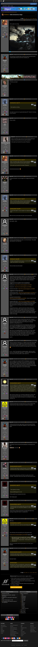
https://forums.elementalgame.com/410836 (23, 286)
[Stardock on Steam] (14, 617)
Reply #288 (11, 274)
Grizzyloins (4, 225)
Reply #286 (11, 237)
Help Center (32, 625)
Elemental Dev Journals (13, 12)
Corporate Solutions (4, 626)
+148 (4, 248)
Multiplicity (2, 631)
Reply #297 (11, 481)
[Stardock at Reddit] (6, 619)
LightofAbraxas (4, 385)
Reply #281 (13, 136)
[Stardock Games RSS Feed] (13, 619)
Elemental (11, 626)
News (21, 630)
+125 (4, 110)
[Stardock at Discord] (8, 619)
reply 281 (23, 159)
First (24, 18)
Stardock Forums (27, 79)
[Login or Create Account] (33, 1)
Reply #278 (11, 79)
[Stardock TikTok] (10, 619)
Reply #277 (11, 54)
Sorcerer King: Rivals (13, 635)
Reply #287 (11, 255)
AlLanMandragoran (5, 142)
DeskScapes (2, 630)
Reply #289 (11, 317)
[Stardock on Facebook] (7, 617)
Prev (26, 18)
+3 (4, 329)
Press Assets (22, 631)
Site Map (25, 645)
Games (11, 623)
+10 (4, 493)
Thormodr (5, 448)
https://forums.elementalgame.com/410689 (18, 298)
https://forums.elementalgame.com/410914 (27, 292)
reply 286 (17, 259)
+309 (4, 32)
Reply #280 (11, 118)
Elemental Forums (28, 19)
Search (9, 5)
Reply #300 (11, 548)
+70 (4, 66)
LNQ (5, 124)
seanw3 (4, 182)
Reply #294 (11, 422)
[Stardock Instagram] (12, 617)
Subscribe (26, 640)
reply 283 (18, 208)
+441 (4, 414)
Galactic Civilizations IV (13, 627)
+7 (4, 231)
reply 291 (19, 383)
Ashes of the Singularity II (14, 625)
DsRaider (5, 60)
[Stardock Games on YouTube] (9, 617)
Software (3, 623)
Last (35, 18)
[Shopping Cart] (35, 1)
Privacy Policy (13, 645)
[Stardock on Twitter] (5, 617)
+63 (5, 149)
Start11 (2, 627)
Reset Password (32, 630)
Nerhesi (4, 323)
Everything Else (6, 12)
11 (29, 18)
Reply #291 (11, 358)
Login (12, 5)
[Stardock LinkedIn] (11, 619)
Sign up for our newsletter (6, 640)
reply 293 (19, 466)
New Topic (33, 4)
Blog (21, 626)
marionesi (5, 346)
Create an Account (33, 627)
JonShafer (5, 85)
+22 (4, 286)
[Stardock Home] (3, 1)
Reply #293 (11, 401)
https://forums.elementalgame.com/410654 (26, 288)
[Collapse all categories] (36, 593)
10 (28, 18)
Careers (22, 629)
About (22, 625)
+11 (4, 454)
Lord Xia (5, 243)
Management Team (24, 627)
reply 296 (19, 522)
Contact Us (22, 634)
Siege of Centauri (12, 634)
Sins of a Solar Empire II (13, 629)
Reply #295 (11, 442)
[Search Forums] (37, 1)
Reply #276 (11, 19)
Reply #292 (11, 379)
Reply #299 (11, 518)
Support (32, 623)
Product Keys (32, 629)
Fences (2, 629)
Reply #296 (11, 462)
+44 (4, 473)
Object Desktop (3, 625)
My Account (32, 626)
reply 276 (18, 102)
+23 (4, 92)
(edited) (32, 274)
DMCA (22, 645)
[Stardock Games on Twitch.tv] (10, 617)
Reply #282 (11, 155)
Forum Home (5, 5)
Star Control (12, 630)
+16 (4, 130)
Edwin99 (5, 280)
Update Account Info (33, 631)
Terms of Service (18, 645)
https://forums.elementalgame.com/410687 (26, 301)
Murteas (5, 468)
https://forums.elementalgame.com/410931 (23, 284)
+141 (4, 188)
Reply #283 (11, 176)
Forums (22, 635)
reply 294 (19, 504)
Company (22, 623)
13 (32, 18)
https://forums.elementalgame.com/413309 (19, 534)
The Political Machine (13, 631)
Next (34, 18)
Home (2, 12)
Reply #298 (11, 500)
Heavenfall (4, 407)
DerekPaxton (5, 26)
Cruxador (5, 487)
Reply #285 (11, 219)
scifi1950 (5, 105)
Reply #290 (11, 340)
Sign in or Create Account (16, 587)
